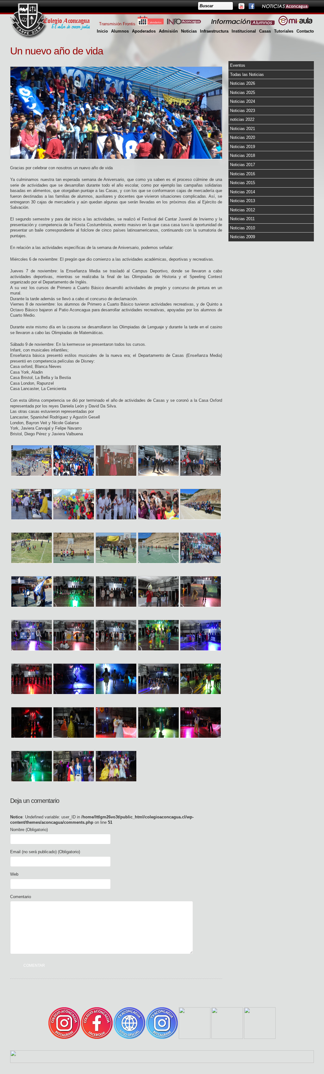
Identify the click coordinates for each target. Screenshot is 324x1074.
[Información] (243, 24)
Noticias (189, 31)
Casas (265, 31)
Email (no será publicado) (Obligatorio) (45, 851)
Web (14, 874)
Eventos (237, 65)
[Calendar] (150, 24)
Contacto (305, 31)
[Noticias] (285, 6)
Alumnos (120, 31)
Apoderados (144, 31)
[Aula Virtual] (295, 24)
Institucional (244, 31)
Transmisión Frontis (117, 24)
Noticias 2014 (242, 191)
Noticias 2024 (242, 101)
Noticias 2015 (242, 182)
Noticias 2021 (242, 128)
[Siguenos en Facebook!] (251, 6)
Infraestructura (214, 31)
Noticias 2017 (242, 164)
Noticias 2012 (242, 210)
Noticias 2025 (242, 92)
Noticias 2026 (242, 83)
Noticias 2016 (242, 173)
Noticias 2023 (242, 110)
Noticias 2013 (242, 200)
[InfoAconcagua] (187, 24)
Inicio (102, 31)
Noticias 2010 (242, 228)
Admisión (168, 31)
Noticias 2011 (242, 218)
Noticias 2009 (242, 236)
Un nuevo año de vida (56, 51)
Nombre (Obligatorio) (29, 829)
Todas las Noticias (247, 74)
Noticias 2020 (242, 137)
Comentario (20, 896)
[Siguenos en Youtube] (241, 6)
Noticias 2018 (242, 155)
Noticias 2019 (242, 146)
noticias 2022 (242, 119)
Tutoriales (283, 31)
